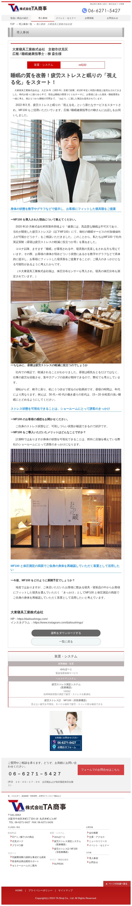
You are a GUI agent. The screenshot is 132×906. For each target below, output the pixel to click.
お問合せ (93, 862)
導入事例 (42, 18)
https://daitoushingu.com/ (32, 618)
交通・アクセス (97, 837)
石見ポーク (17, 841)
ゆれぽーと (59, 837)
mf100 (82, 64)
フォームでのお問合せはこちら (100, 769)
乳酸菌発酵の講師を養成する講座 (29, 857)
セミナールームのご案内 (24, 865)
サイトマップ (65, 890)
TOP (12, 24)
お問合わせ (112, 18)
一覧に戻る (66, 641)
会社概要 (93, 833)
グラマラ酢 (17, 845)
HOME (19, 890)
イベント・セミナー (66, 18)
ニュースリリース (98, 841)
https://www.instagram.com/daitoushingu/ (58, 622)
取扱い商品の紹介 (19, 18)
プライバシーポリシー (40, 890)
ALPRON (58, 864)
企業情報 (89, 18)
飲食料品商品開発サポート (25, 861)
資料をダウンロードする (66, 633)
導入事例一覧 (25, 24)
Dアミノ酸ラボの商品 (23, 837)
